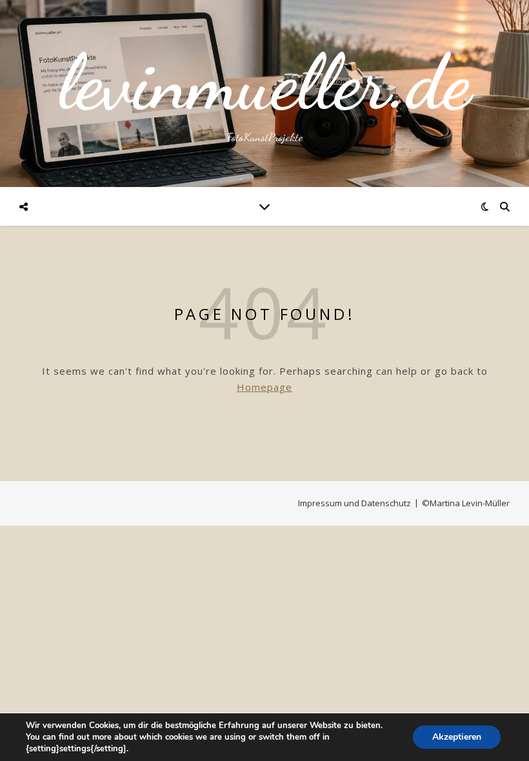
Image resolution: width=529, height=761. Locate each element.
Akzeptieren (456, 737)
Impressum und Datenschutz (354, 503)
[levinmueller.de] (264, 93)
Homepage (264, 386)
